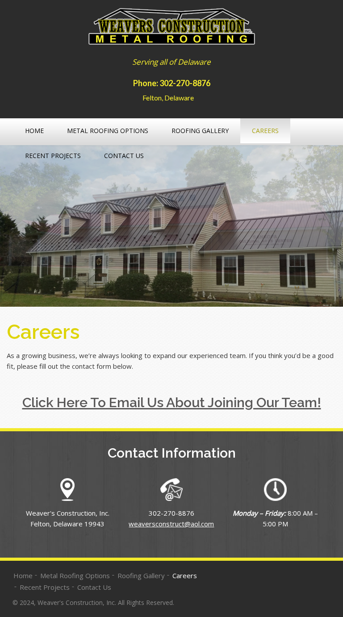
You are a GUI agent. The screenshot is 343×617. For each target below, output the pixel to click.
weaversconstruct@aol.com (171, 523)
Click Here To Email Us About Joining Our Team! (171, 402)
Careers (265, 130)
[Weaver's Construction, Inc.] (171, 27)
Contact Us (124, 155)
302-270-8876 (184, 83)
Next (325, 228)
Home (34, 130)
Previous (18, 228)
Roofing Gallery (200, 130)
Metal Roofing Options (107, 130)
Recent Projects (53, 155)
